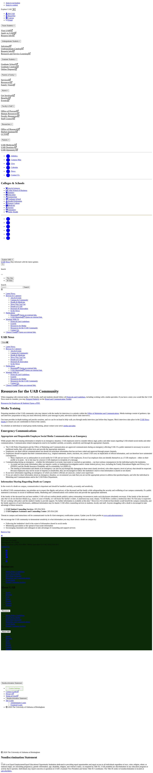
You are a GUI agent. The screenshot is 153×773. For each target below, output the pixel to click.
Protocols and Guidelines (75, 397)
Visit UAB (5, 30)
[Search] (2, 264)
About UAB (6, 632)
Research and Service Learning (14, 54)
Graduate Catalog (8, 67)
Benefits (4, 98)
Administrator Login (18, 703)
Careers (8, 603)
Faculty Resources (9, 116)
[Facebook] (8, 219)
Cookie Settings (14, 688)
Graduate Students (8, 59)
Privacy (10, 694)
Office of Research (9, 129)
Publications (10, 313)
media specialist (69, 426)
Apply (8, 592)
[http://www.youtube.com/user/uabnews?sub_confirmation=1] (7, 557)
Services (4, 80)
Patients (5, 140)
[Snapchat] (8, 234)
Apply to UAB (7, 33)
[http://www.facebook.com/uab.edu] (6, 551)
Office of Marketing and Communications (103, 413)
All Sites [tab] (10, 281)
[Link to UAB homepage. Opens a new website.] (22, 656)
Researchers (6, 124)
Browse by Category (13, 296)
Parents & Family (8, 75)
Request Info (6, 35)
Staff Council (7, 118)
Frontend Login (16, 705)
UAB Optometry (8, 150)
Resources (5, 82)
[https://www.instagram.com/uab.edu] (6, 555)
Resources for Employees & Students (20, 403)
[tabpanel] (76, 286)
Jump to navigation (13, 3)
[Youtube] (8, 230)
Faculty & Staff (7, 106)
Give (7, 597)
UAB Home (10, 580)
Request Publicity (32, 399)
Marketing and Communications (18, 578)
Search (3, 285)
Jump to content (12, 5)
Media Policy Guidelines (15, 572)
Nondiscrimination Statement (12, 683)
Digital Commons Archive (16, 582)
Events (4, 100)
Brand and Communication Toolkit (58, 399)
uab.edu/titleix (6, 771)
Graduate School (8, 64)
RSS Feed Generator (13, 576)
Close (4, 342)
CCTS (4, 134)
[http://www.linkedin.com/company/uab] (6, 561)
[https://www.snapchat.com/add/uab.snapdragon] (6, 553)
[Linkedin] (8, 238)
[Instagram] (8, 226)
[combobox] (12, 287)
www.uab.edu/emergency (113, 515)
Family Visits (7, 85)
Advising (5, 46)
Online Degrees (7, 69)
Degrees (9, 595)
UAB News (6, 262)
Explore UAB (6, 260)
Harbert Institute (8, 132)
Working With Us (12, 319)
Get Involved (6, 95)
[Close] (14, 9)
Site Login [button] (10, 701)
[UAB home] (76, 257)
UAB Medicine (7, 145)
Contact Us (5, 547)
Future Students (8, 25)
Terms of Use (12, 696)
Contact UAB (12, 692)
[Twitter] (8, 223)
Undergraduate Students (10, 41)
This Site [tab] (10, 278)
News (8, 599)
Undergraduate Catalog (11, 48)
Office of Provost (8, 111)
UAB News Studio (13, 574)
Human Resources (9, 113)
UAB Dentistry (7, 147)
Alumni (4, 90)
